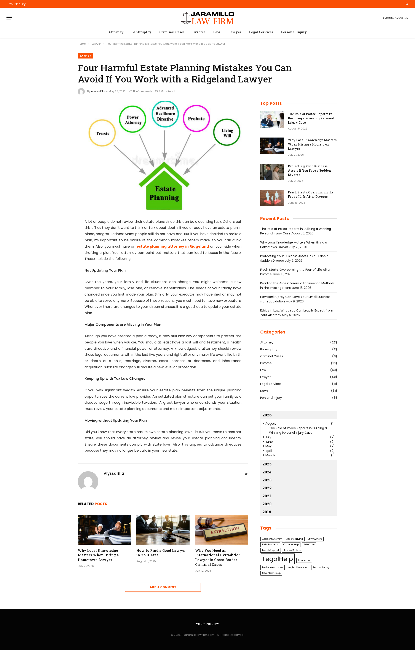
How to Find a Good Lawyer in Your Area (161, 552)
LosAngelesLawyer (272, 567)
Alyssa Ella (98, 91)
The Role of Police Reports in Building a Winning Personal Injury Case (311, 118)
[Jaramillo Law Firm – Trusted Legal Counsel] (207, 17)
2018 (266, 511)
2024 (266, 471)
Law (216, 32)
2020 (266, 503)
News (264, 391)
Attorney (116, 32)
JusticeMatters (292, 550)
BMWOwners (315, 539)
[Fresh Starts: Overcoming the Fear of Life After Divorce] (272, 198)
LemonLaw (304, 560)
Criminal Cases (172, 32)
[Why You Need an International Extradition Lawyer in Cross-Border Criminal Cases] (221, 530)
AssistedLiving (294, 539)
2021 (266, 495)
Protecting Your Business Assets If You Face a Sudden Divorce (309, 170)
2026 (267, 415)
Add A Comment (163, 587)
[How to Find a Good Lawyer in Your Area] (162, 530)
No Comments (142, 91)
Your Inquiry (17, 4)
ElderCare (308, 544)
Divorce (198, 32)
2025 (266, 464)
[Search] (407, 4)
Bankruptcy (141, 32)
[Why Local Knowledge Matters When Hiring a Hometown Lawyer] (104, 530)
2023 (266, 479)
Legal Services (261, 32)
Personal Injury (294, 32)
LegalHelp (278, 558)
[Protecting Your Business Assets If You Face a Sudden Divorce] (272, 172)
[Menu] (9, 17)
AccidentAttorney (272, 539)
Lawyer (234, 32)
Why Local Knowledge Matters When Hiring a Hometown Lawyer (98, 555)
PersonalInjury (321, 567)
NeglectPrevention (298, 567)
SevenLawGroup (271, 573)
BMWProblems (270, 544)
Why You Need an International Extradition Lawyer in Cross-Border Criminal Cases (218, 557)
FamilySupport (270, 550)
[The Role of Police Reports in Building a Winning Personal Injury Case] (272, 119)
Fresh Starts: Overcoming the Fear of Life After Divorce (311, 194)
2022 (267, 487)
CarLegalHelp (291, 544)
